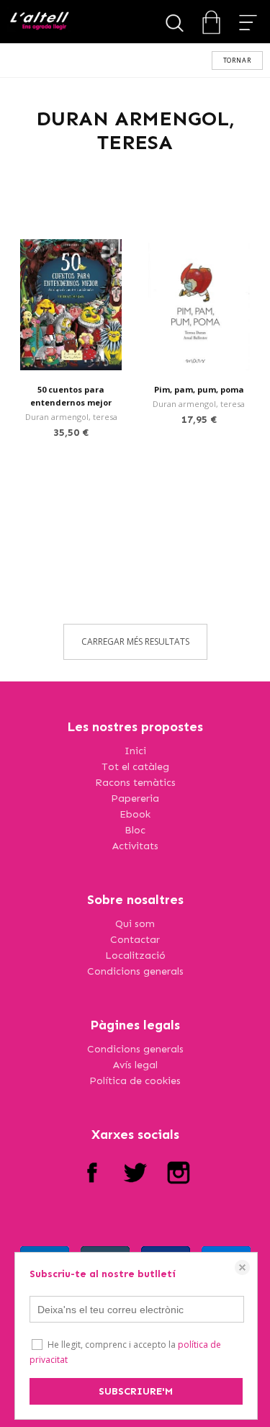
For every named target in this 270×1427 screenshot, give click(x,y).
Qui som (135, 924)
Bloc (135, 830)
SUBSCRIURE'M (136, 1391)
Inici (135, 751)
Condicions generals (135, 971)
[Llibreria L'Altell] (39, 22)
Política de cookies (135, 1081)
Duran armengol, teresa (71, 416)
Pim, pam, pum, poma (199, 389)
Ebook (135, 814)
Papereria (135, 798)
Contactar (135, 940)
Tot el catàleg (135, 767)
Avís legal (135, 1065)
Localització (135, 955)
